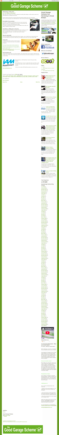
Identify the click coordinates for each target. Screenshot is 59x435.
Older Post (38, 82)
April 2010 (43, 314)
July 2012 (43, 277)
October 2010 (43, 306)
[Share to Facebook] (20, 74)
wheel (36, 76)
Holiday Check (11, 50)
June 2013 (43, 262)
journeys (23, 76)
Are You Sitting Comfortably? (9, 13)
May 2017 (43, 197)
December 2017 (44, 189)
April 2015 (43, 232)
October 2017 (43, 192)
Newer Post (5, 82)
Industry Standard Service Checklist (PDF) (48, 405)
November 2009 (44, 321)
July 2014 (43, 244)
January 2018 (43, 188)
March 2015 (43, 233)
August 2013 (43, 259)
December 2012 (44, 270)
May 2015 (43, 230)
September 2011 (44, 291)
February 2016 (43, 218)
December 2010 (44, 303)
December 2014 (44, 237)
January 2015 (43, 236)
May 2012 (43, 280)
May (26, 76)
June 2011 (43, 295)
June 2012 (43, 278)
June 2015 (43, 229)
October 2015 (43, 223)
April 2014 (43, 248)
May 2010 (43, 313)
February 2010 (43, 317)
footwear (34, 75)
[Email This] (17, 74)
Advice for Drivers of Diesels (51, 97)
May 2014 (43, 247)
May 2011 (42, 296)
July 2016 (43, 211)
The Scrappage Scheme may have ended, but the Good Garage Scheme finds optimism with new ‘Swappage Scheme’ (48, 160)
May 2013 (43, 263)
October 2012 (43, 273)
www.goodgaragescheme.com (46, 407)
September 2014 (44, 241)
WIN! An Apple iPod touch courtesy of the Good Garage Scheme (50, 77)
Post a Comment (6, 80)
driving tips (26, 75)
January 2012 (43, 285)
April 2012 (43, 281)
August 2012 (43, 276)
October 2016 (43, 207)
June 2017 (43, 196)
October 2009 (43, 322)
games (37, 75)
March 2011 (43, 299)
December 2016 (44, 204)
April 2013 (43, 265)
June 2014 (43, 245)
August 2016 (43, 210)
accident (6, 75)
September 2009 (44, 324)
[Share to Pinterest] (21, 74)
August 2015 (43, 226)
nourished (29, 76)
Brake (15, 75)
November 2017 (44, 190)
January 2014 (43, 252)
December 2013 (44, 254)
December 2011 (44, 287)
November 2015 (44, 222)
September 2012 (44, 274)
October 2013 (43, 256)
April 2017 (43, 199)
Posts (44, 341)
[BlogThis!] (18, 74)
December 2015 (44, 221)
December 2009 (44, 320)
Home (21, 82)
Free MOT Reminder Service (51, 116)
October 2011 (43, 289)
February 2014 (43, 251)
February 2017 (43, 201)
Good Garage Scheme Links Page (48, 70)
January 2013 (43, 269)
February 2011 (43, 300)
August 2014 (43, 243)
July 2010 (43, 310)
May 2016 (43, 214)
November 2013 (44, 255)
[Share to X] (19, 74)
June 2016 (43, 212)
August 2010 (43, 309)
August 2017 (43, 193)
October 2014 (43, 240)
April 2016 (43, 215)
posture (33, 76)
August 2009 (43, 325)
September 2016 (44, 208)
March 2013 (43, 266)
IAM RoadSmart (19, 76)
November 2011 (44, 288)
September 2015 (44, 225)
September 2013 (44, 258)
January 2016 (43, 219)
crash (22, 75)
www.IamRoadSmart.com (7, 68)
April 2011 (43, 298)
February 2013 (43, 267)
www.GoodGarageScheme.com (8, 49)
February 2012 (43, 284)
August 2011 (43, 292)
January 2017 (43, 203)
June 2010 (43, 311)
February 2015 (43, 234)
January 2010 (43, 318)
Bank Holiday (11, 75)
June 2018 (43, 186)
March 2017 (43, 200)
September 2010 (44, 307)
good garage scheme (6, 76)
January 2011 (43, 302)
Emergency (30, 75)
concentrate (19, 75)
